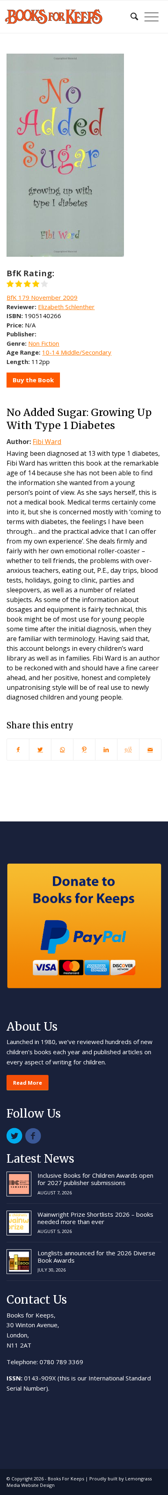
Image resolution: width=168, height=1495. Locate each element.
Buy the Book (33, 380)
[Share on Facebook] (18, 749)
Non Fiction (43, 343)
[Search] (130, 16)
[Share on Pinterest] (84, 749)
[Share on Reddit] (128, 749)
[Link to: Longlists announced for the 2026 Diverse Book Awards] (19, 1262)
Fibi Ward (47, 441)
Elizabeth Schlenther (66, 307)
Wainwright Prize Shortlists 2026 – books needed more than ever (95, 1218)
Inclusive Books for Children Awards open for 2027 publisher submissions (95, 1179)
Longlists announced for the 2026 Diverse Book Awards (96, 1256)
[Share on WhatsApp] (62, 749)
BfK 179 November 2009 (42, 297)
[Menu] (148, 16)
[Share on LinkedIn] (106, 749)
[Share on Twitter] (40, 749)
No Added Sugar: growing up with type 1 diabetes (79, 419)
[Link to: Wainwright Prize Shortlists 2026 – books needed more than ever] (19, 1223)
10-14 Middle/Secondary (76, 352)
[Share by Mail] (150, 749)
